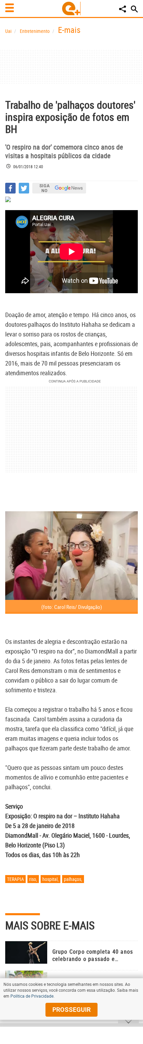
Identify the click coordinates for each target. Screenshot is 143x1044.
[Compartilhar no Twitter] (24, 188)
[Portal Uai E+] (71, 8)
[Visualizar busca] (134, 9)
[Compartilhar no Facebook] (10, 188)
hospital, (50, 879)
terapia (15, 879)
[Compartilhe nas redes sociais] (122, 9)
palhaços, (73, 879)
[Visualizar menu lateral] (9, 7)
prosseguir (71, 1009)
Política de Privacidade (31, 996)
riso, (33, 879)
